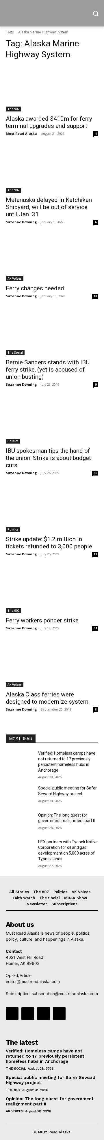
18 (95, 296)
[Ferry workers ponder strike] (52, 590)
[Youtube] (59, 1013)
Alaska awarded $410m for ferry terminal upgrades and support (49, 122)
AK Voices (15, 279)
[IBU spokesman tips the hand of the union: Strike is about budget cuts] (52, 420)
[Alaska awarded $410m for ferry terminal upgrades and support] (52, 88)
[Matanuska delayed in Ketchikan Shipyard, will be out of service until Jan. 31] (52, 170)
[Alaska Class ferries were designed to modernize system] (52, 664)
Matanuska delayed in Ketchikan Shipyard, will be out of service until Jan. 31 (49, 207)
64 (95, 628)
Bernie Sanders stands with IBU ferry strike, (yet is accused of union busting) (48, 369)
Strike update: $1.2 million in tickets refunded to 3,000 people (49, 543)
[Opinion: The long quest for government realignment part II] (20, 822)
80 (95, 473)
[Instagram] (27, 1013)
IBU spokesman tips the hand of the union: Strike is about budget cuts (48, 458)
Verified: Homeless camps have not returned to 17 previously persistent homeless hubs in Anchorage (45, 1056)
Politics (13, 441)
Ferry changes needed (35, 288)
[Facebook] (12, 1013)
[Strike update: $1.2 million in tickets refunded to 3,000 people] (52, 509)
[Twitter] (43, 1013)
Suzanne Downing (21, 222)
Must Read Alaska (21, 133)
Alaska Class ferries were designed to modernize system (47, 698)
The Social (15, 353)
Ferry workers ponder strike (42, 620)
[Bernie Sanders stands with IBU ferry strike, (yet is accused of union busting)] (52, 332)
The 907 (13, 109)
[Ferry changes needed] (52, 258)
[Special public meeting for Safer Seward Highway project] (20, 795)
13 (95, 554)
